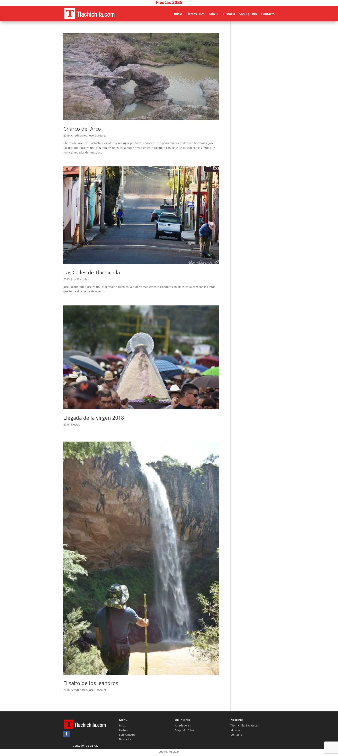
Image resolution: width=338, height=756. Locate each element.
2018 (66, 424)
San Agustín (248, 14)
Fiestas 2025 (195, 14)
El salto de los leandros (90, 683)
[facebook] (66, 734)
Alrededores (79, 135)
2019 (66, 135)
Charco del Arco (82, 128)
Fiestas (75, 424)
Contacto (268, 14)
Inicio (178, 14)
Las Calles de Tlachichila (91, 272)
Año (212, 14)
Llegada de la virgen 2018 (93, 417)
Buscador (125, 739)
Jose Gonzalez (97, 135)
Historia (229, 14)
